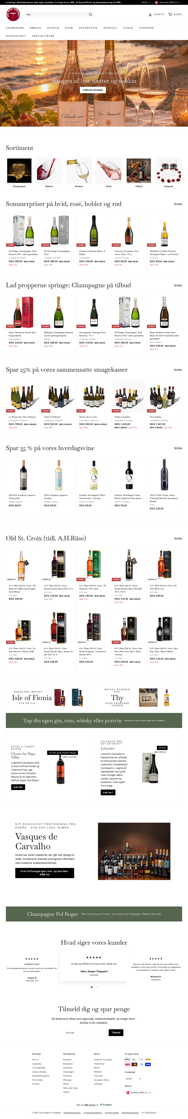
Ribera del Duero (70, 1088)
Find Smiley (37, 1080)
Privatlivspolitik (112, 1113)
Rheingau (67, 1080)
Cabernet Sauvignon (103, 1060)
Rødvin (35, 28)
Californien (68, 1068)
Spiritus (110, 28)
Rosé (69, 28)
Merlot (97, 1068)
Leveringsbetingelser (93, 1113)
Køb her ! (108, 792)
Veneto (66, 1092)
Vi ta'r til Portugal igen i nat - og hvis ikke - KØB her (44, 873)
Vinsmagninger (39, 1068)
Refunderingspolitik (130, 1113)
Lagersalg (36, 1064)
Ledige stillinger (39, 1072)
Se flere (178, 204)
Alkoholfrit (16, 36)
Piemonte (67, 1076)
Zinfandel (98, 1084)
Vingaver (146, 28)
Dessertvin (88, 28)
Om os (35, 1060)
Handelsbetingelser (40, 1076)
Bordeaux (67, 1060)
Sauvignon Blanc (101, 1080)
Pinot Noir (98, 1076)
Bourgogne (68, 1064)
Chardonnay (99, 1064)
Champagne (15, 28)
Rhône (66, 1084)
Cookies (36, 1084)
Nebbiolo (98, 1072)
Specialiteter (43, 36)
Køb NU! (18, 787)
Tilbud (128, 28)
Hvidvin (53, 28)
